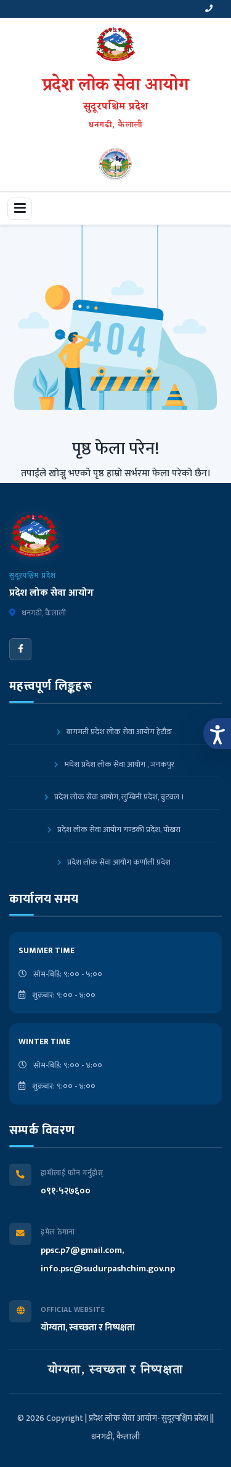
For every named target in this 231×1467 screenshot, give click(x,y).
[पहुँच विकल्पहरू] (217, 733)
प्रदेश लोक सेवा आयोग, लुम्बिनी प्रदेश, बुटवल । (118, 797)
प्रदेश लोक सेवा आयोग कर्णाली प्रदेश (118, 862)
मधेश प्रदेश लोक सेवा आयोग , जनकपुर (118, 764)
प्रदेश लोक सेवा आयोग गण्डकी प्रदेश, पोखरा (117, 829)
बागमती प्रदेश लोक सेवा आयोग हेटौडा (118, 731)
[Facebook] (20, 649)
